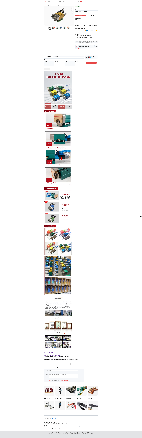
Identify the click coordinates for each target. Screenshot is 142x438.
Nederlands (72, 433)
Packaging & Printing (48, 5)
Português (59, 433)
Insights (89, 432)
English (53, 433)
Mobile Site (87, 432)
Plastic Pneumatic (53, 428)
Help (84, 3)
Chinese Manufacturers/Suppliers (62, 432)
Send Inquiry (81, 15)
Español (56, 433)
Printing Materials (53, 5)
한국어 (77, 433)
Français (61, 433)
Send (50, 380)
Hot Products (53, 432)
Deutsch (69, 433)
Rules (97, 3)
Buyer (80, 3)
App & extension (88, 3)
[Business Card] (96, 59)
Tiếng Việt (88, 433)
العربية (75, 433)
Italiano (67, 433)
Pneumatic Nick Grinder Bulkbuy (60, 428)
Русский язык (64, 433)
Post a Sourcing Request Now (65, 380)
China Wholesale (68, 432)
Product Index (83, 432)
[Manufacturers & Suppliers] (48, 1)
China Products (56, 432)
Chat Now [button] (92, 15)
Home (45, 5)
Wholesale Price (72, 432)
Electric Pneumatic (47, 428)
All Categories (47, 3)
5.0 (88, 57)
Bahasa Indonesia (91, 433)
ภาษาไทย (83, 433)
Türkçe (85, 433)
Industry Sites (75, 432)
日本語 (79, 433)
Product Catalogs (55, 418)
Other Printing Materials (58, 5)
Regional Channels (80, 432)
